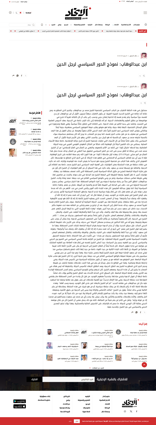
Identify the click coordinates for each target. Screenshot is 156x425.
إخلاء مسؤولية (45, 396)
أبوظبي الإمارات (128, 1)
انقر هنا (106, 421)
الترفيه (90, 25)
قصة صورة (86, 411)
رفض (70, 421)
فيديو (66, 25)
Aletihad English (44, 400)
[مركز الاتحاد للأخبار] (78, 12)
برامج (59, 25)
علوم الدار (137, 25)
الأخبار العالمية (126, 25)
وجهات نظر (98, 25)
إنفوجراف (86, 408)
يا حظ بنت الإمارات (36, 132)
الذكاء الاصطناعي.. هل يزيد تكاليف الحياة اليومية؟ (31, 153)
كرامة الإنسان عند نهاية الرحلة (32, 141)
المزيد (53, 25)
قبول (76, 421)
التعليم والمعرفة (79, 25)
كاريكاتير (66, 396)
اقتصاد (116, 25)
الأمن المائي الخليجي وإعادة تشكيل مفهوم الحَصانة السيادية (31, 120)
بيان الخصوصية (65, 408)
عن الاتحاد (66, 404)
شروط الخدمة (65, 411)
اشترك (34, 379)
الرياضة (107, 25)
